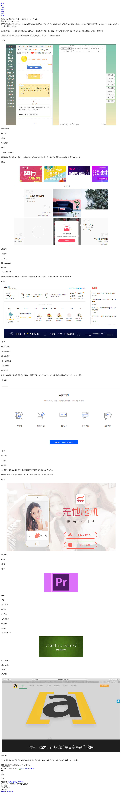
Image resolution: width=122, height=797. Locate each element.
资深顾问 (4, 792)
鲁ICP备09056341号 (27, 769)
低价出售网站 (12, 782)
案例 (2, 9)
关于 (2, 5)
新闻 (2, 13)
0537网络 (21, 782)
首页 (2, 3)
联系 (2, 15)
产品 (2, 7)
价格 (2, 11)
